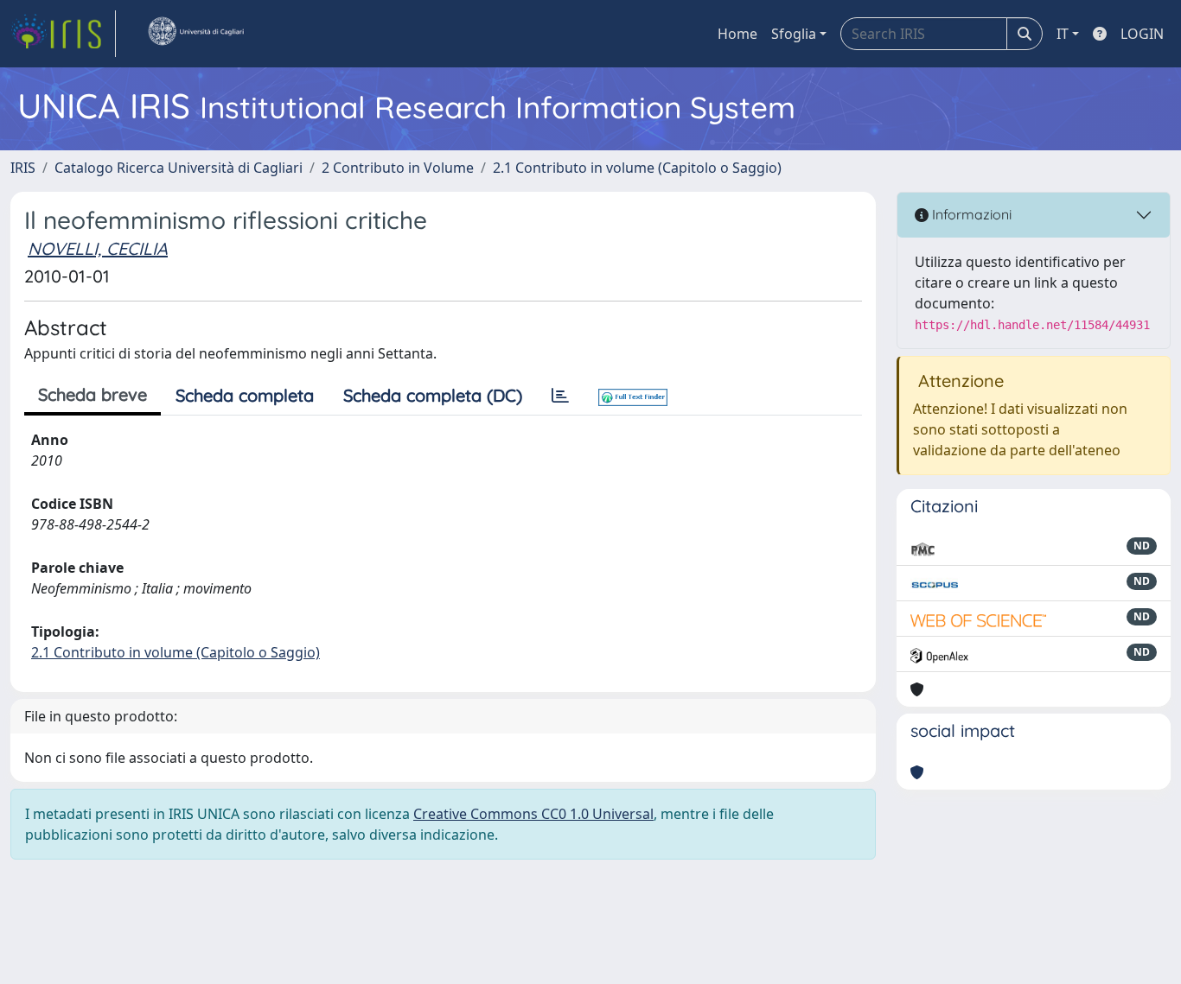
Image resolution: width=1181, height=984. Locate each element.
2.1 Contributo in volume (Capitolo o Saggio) (637, 167)
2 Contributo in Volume (398, 167)
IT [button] (1063, 33)
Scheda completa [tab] (245, 395)
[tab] (560, 396)
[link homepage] (63, 33)
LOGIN (1142, 33)
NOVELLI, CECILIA (98, 248)
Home (737, 33)
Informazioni (970, 214)
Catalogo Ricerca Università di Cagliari (178, 167)
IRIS (22, 167)
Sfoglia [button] (793, 33)
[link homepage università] (195, 33)
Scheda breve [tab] (92, 394)
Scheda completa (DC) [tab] (432, 395)
